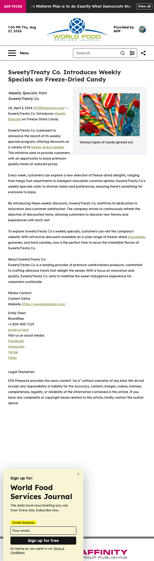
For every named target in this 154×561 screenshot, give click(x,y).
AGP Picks (13, 6)
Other (12, 358)
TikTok (13, 352)
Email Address (23, 523)
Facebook (16, 341)
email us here (18, 330)
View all (144, 6)
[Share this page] (143, 53)
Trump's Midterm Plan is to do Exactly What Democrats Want (77, 6)
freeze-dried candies (47, 147)
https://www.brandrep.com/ (44, 304)
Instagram (16, 347)
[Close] (78, 474)
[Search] (122, 53)
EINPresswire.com (49, 108)
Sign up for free (43, 540)
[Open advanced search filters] (132, 53)
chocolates (136, 237)
